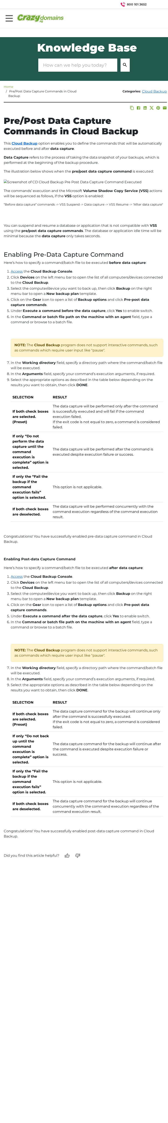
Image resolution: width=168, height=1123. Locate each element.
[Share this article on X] (151, 108)
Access (17, 271)
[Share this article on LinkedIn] (145, 108)
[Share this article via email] (165, 108)
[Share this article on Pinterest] (158, 108)
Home (8, 87)
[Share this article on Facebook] (138, 108)
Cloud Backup (154, 91)
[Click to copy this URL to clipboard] (132, 108)
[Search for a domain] (156, 4)
